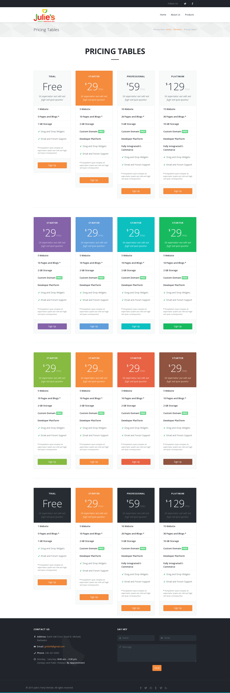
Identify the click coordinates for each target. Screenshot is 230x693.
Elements (178, 29)
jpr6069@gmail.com (54, 646)
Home (168, 29)
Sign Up (52, 165)
